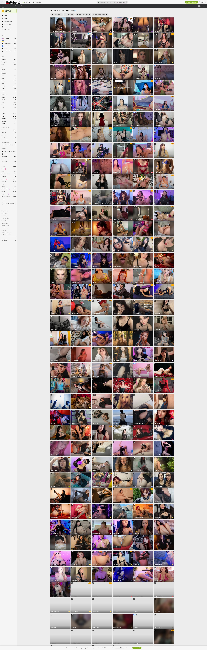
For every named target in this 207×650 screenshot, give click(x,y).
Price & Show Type (83, 14)
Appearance (57, 14)
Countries (69, 14)
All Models (4, 230)
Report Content (5, 216)
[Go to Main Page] (13, 2)
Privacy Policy (5, 220)
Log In (202, 2)
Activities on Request (100, 14)
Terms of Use (5, 223)
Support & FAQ (5, 211)
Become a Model (6, 225)
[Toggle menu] (2, 2)
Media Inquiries (5, 218)
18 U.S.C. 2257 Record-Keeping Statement (7, 233)
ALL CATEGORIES (10, 203)
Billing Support (5, 213)
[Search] (115, 2)
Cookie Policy (119, 648)
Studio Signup (5, 228)
